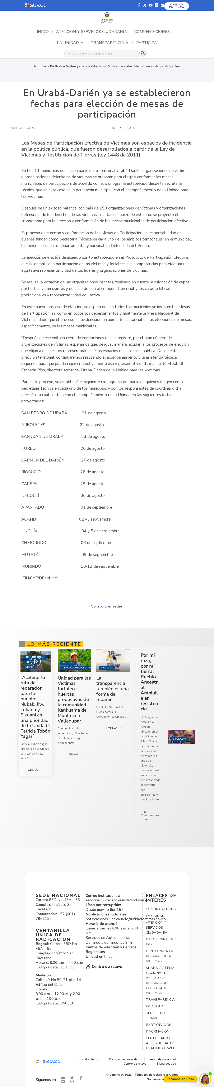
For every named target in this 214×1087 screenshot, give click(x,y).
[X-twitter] (145, 5)
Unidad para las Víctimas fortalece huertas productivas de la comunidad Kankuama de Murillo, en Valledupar (74, 699)
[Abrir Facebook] (81, 1078)
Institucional (34, 657)
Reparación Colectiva (77, 667)
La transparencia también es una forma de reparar (112, 689)
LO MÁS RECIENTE (54, 644)
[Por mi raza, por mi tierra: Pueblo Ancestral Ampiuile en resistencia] (181, 737)
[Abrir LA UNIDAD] (82, 43)
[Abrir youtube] (64, 1078)
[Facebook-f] (139, 5)
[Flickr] (162, 5)
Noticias (40, 66)
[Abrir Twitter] (73, 1078)
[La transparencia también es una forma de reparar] (113, 660)
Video (29, 667)
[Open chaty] (205, 1079)
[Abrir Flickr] (64, 1081)
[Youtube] (151, 5)
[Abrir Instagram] (73, 1081)
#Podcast (179, 739)
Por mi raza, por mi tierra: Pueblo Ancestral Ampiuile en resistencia (149, 682)
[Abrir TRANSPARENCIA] (127, 43)
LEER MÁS (33, 770)
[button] (35, 5)
